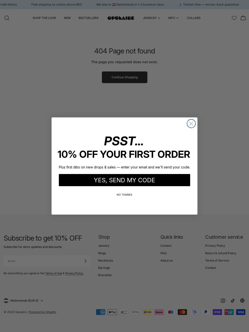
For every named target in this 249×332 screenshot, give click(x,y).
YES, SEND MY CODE (124, 180)
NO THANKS (124, 194)
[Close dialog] (191, 123)
